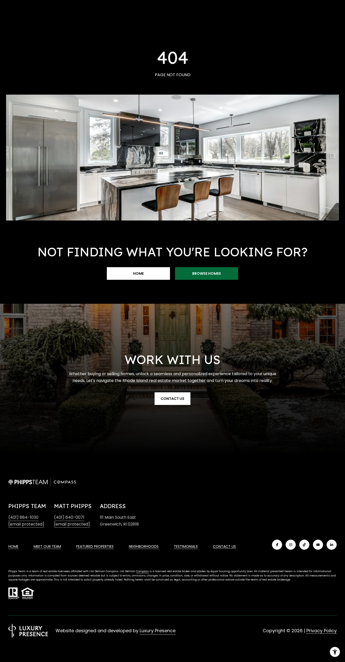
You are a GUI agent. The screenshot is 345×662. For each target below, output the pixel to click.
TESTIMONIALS (186, 546)
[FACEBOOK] (277, 545)
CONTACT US (224, 546)
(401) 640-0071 (69, 517)
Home (138, 273)
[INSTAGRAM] (291, 545)
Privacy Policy (321, 630)
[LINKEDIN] (332, 545)
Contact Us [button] (172, 398)
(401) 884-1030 (23, 517)
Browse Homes (206, 273)
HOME (13, 546)
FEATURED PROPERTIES (95, 546)
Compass (142, 571)
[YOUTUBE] (318, 545)
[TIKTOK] (304, 545)
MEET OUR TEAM (47, 546)
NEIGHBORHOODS (144, 546)
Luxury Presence (158, 630)
